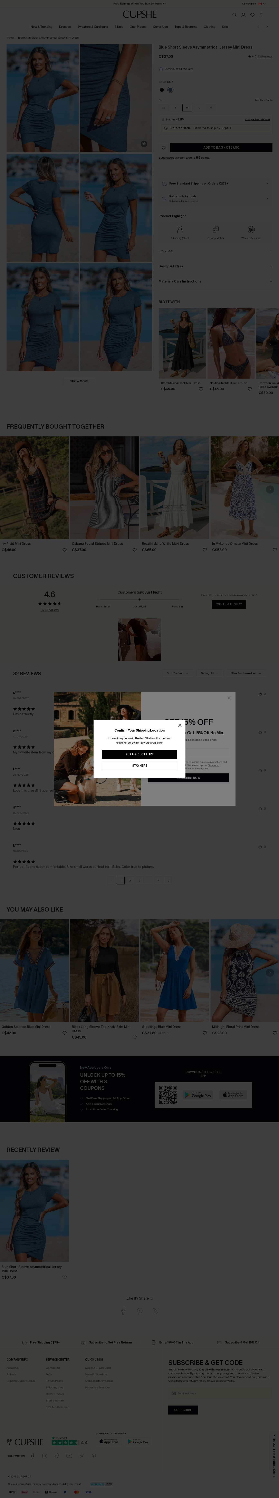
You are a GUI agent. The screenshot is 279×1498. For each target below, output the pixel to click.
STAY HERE (139, 766)
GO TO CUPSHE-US (139, 754)
